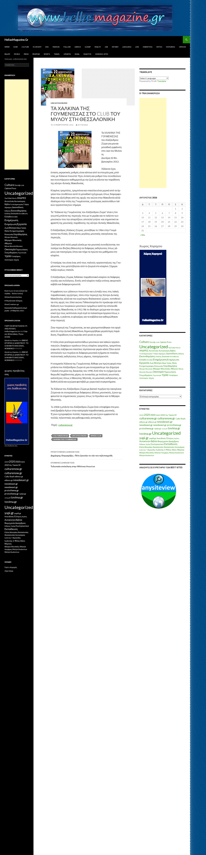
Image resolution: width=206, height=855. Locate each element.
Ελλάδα (142, 359)
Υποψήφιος (173, 375)
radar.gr (157, 428)
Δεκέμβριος (173, 441)
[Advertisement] (152, 143)
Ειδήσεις (181, 354)
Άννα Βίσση (161, 438)
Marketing (147, 47)
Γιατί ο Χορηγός (11, 567)
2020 (147, 414)
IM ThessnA (83, 125)
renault (164, 429)
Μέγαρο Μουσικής (145, 369)
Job (106, 47)
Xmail (77, 54)
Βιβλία (154, 441)
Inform (115, 47)
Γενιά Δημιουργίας (145, 354)
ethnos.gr (143, 422)
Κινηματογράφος (146, 366)
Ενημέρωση (159, 359)
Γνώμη (155, 353)
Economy (37, 47)
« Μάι (142, 235)
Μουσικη (149, 372)
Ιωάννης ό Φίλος (163, 449)
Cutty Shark (180, 418)
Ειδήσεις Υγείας (144, 444)
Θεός (174, 363)
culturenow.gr (65, 424)
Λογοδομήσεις (170, 366)
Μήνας (181, 369)
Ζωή (151, 363)
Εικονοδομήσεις (147, 356)
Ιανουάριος (179, 447)
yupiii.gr (152, 438)
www (7, 47)
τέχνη (151, 378)
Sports (47, 54)
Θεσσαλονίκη (158, 447)
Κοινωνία (158, 366)
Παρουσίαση (170, 372)
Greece (77, 47)
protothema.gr (174, 425)
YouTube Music (174, 347)
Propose (36, 54)
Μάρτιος (180, 450)
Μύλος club (96, 436)
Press (26, 54)
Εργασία (144, 362)
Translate (161, 81)
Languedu (126, 47)
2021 (162, 415)
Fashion (56, 47)
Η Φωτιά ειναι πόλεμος (13, 301)
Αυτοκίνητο (144, 441)
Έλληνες (170, 438)
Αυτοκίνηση (164, 350)
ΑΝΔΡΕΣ (143, 350)
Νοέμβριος (165, 453)
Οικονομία (158, 371)
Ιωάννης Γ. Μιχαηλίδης (147, 450)
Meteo (159, 47)
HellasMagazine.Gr (16, 39)
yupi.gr (144, 438)
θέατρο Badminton (176, 453)
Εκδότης (87, 54)
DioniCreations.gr (12, 304)
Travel (57, 54)
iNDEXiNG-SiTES (101, 54)
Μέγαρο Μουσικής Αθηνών (165, 368)
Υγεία (165, 375)
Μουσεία (142, 372)
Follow (67, 47)
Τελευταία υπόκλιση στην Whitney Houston (73, 465)
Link (137, 47)
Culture (25, 47)
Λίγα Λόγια (9, 571)
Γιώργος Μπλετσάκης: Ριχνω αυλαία (16, 334)
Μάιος (174, 450)
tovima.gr (174, 428)
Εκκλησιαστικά (157, 444)
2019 (141, 415)
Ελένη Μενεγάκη (145, 447)
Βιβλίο (173, 350)
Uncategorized (59, 103)
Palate (7, 54)
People (17, 54)
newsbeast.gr (165, 421)
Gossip (88, 47)
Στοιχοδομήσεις (145, 375)
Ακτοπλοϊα (153, 350)
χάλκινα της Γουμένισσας (64, 439)
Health (98, 47)
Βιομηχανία (163, 441)
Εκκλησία (166, 356)
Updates (67, 54)
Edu (47, 47)
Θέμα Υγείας (167, 363)
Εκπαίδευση (174, 356)
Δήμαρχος (162, 354)
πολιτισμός (143, 378)
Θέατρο (158, 363)
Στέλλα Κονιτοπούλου (13, 297)
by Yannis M (171, 415)
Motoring (170, 47)
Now (15, 47)
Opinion (182, 47)
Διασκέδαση (171, 353)
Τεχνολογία (157, 375)
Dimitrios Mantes (12, 340)
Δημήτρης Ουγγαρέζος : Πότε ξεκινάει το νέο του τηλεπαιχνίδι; (82, 454)
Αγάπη (176, 438)
